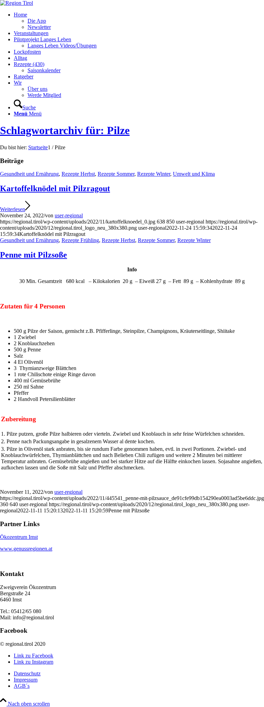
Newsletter (39, 27)
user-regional (69, 215)
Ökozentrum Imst (19, 537)
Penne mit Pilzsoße (33, 254)
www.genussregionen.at (26, 549)
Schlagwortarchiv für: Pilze (65, 130)
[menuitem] (139, 21)
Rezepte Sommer (116, 174)
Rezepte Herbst (78, 174)
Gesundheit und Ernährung (29, 174)
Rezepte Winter (153, 174)
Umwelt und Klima (194, 174)
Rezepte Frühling (80, 240)
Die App (37, 21)
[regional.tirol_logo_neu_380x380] (16, 3)
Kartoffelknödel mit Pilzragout (55, 188)
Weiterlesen (12, 209)
